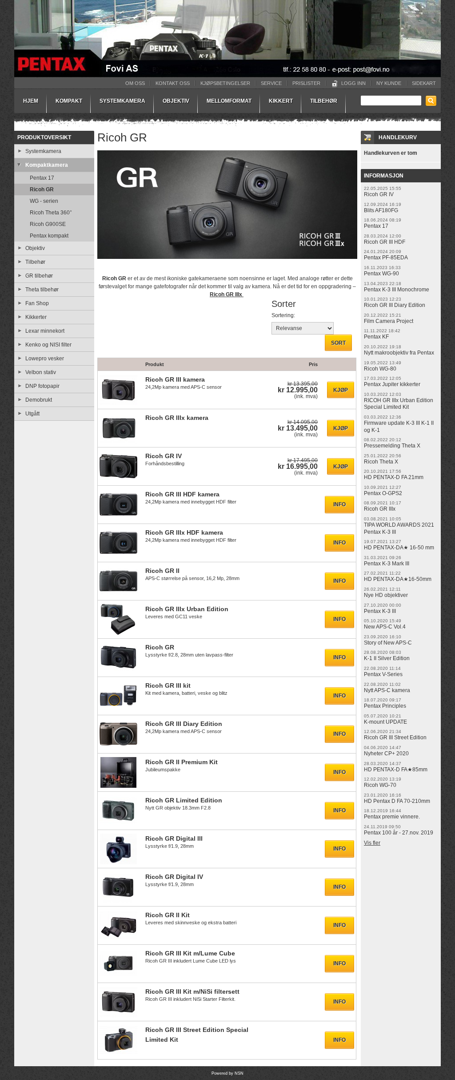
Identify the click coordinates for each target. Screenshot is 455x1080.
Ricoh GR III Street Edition (395, 737)
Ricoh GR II (162, 570)
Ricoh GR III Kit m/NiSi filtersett (192, 991)
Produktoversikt (44, 137)
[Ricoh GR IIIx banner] (227, 262)
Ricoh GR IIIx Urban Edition (186, 609)
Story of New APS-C (388, 643)
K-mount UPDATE (385, 722)
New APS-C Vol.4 (385, 627)
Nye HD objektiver (386, 595)
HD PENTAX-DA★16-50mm (397, 579)
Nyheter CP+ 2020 (386, 753)
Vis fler (372, 843)
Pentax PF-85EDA (386, 257)
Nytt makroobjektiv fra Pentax (399, 353)
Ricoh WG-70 (380, 785)
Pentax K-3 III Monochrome (396, 289)
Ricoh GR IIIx (226, 294)
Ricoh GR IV (163, 455)
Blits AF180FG (381, 210)
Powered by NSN (227, 1073)
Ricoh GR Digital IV (174, 876)
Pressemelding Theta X (392, 446)
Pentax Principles (385, 706)
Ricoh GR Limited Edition (183, 800)
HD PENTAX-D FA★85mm (395, 769)
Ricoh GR (159, 647)
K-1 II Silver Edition (387, 658)
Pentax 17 (376, 226)
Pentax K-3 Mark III (386, 563)
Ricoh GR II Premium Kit (181, 762)
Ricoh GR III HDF (384, 242)
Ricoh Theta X (381, 462)
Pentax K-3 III (380, 611)
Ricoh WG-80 (380, 369)
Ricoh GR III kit (168, 685)
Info (339, 504)
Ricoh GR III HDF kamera (182, 494)
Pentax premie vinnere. (392, 817)
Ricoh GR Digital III (174, 838)
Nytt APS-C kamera (387, 690)
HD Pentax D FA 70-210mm (397, 801)
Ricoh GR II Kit (167, 915)
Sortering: (283, 315)
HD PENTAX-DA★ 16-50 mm (399, 547)
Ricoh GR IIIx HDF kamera (184, 532)
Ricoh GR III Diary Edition (183, 723)
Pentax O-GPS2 (383, 493)
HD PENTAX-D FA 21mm (393, 477)
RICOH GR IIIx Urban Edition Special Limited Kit (398, 404)
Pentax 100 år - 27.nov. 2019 (398, 833)
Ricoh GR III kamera (175, 379)
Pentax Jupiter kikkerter (392, 384)
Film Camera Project (388, 321)
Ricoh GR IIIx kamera (176, 417)
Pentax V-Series (383, 674)
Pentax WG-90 (381, 273)
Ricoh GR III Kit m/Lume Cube (190, 953)
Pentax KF (376, 337)
